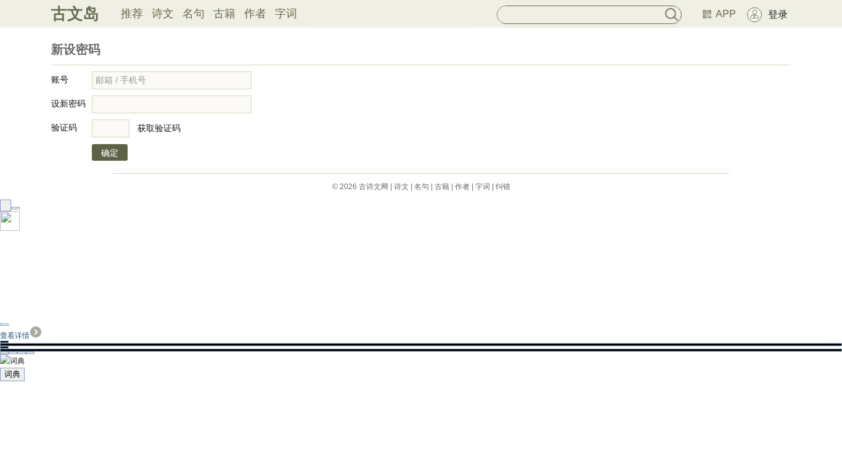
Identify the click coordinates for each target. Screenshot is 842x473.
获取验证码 (159, 128)
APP (726, 14)
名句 (193, 13)
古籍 (224, 13)
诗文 (163, 13)
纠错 (503, 186)
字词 (286, 13)
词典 (12, 374)
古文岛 (75, 13)
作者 (255, 13)
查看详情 (15, 335)
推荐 (132, 13)
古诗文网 (373, 186)
